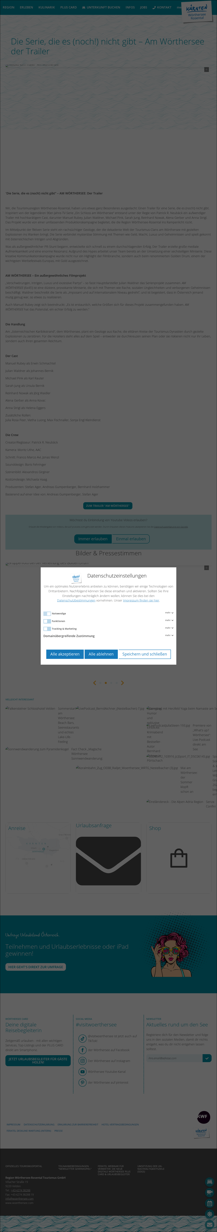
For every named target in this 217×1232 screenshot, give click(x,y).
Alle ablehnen (101, 654)
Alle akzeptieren (65, 654)
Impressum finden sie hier (141, 600)
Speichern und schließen (144, 654)
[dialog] (108, 616)
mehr (168, 613)
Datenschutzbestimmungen (76, 600)
